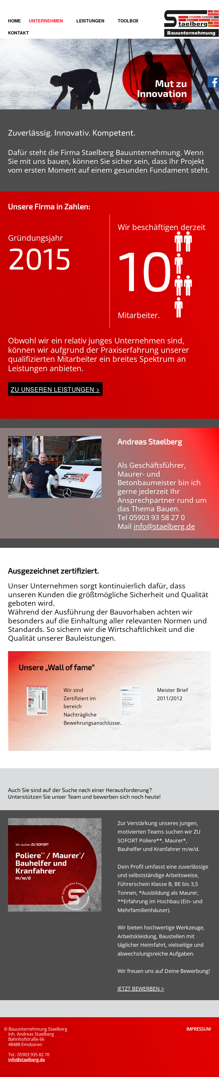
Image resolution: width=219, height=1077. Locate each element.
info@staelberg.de (164, 526)
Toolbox (128, 21)
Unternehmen (46, 21)
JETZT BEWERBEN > (141, 988)
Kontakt (18, 33)
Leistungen (90, 21)
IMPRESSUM (198, 1029)
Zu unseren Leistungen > (55, 389)
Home (14, 21)
